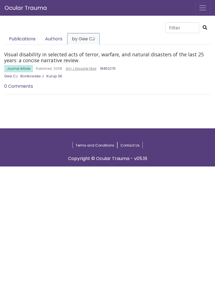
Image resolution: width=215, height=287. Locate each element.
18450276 (108, 68)
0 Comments (18, 86)
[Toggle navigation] (203, 7)
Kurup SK (54, 76)
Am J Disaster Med (81, 68)
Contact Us (130, 145)
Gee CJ (11, 76)
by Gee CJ (83, 39)
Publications (22, 39)
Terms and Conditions (95, 145)
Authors (53, 39)
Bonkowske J (32, 76)
